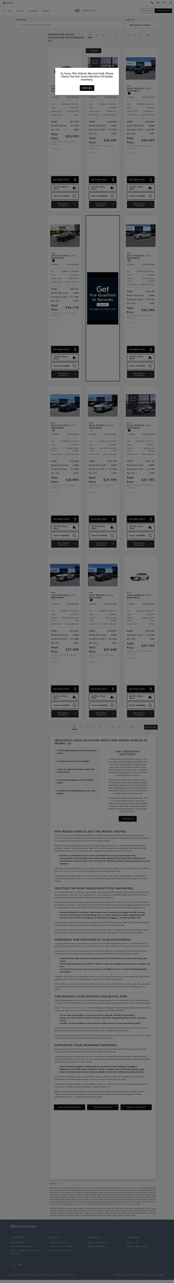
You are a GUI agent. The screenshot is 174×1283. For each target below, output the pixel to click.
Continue (87, 88)
